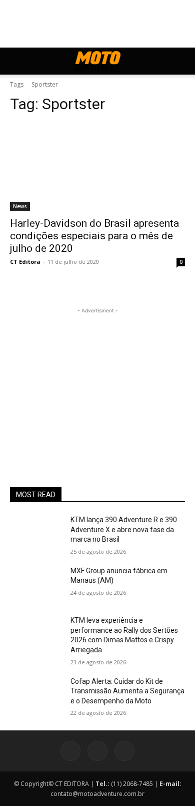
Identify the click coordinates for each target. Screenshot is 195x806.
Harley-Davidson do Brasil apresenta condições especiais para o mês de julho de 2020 (94, 235)
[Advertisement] (97, 378)
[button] (17, 61)
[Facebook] (70, 751)
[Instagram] (98, 751)
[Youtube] (124, 751)
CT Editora (25, 261)
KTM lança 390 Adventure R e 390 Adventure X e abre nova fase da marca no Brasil (123, 529)
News (20, 206)
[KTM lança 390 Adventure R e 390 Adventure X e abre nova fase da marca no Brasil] (36, 533)
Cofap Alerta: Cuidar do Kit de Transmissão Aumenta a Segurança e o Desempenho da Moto (127, 691)
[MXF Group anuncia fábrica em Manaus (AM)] (36, 584)
